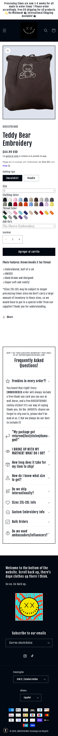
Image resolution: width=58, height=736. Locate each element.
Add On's (7, 221)
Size (5, 186)
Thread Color (10, 208)
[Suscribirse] (48, 643)
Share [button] (10, 316)
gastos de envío (12, 156)
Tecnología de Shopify (38, 731)
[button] (4, 30)
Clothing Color (11, 195)
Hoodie (31, 178)
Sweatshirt (12, 178)
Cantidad (7, 232)
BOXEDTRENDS (23, 731)
